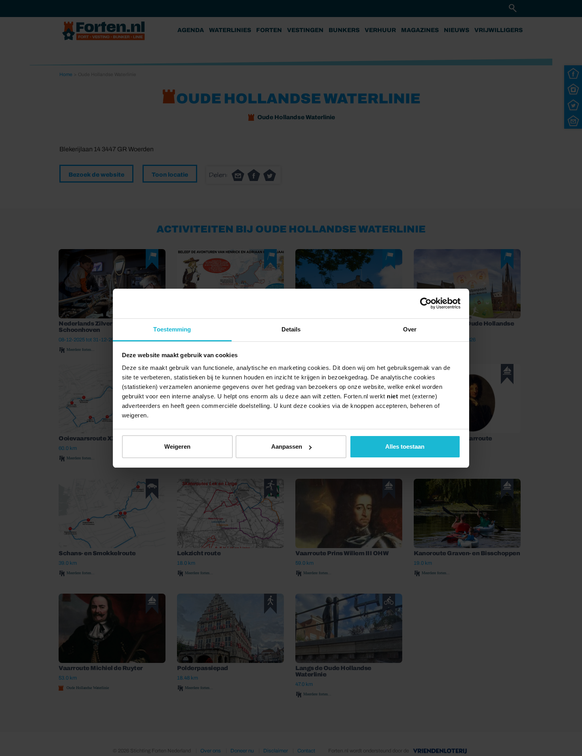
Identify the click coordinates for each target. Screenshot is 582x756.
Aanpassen (286, 446)
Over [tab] (410, 329)
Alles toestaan (404, 446)
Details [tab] (291, 329)
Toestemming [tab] (172, 329)
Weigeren (177, 446)
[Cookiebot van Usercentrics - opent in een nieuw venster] (425, 303)
